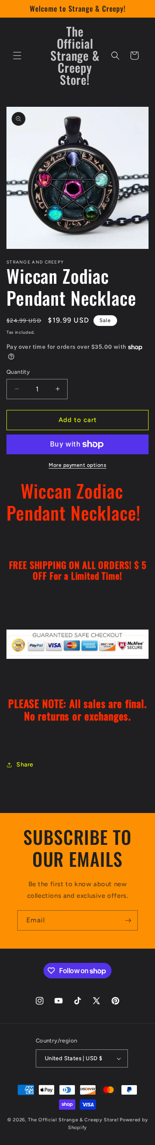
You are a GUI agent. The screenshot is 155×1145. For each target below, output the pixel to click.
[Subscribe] (127, 920)
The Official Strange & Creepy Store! (73, 1120)
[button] (17, 55)
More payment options (77, 465)
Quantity (18, 372)
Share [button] (25, 764)
